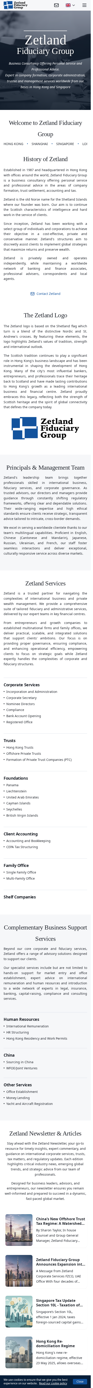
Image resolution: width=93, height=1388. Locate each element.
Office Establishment (22, 1092)
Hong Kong (13, 144)
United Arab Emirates (22, 797)
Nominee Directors (20, 704)
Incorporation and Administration (31, 692)
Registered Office (19, 722)
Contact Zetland (48, 293)
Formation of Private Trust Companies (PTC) (39, 760)
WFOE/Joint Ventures (21, 1068)
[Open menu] (84, 5)
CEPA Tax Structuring (22, 847)
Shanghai (40, 144)
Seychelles (14, 809)
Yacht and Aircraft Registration (29, 1104)
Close (80, 1381)
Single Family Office (21, 872)
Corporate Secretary (21, 698)
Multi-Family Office (20, 878)
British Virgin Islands (22, 815)
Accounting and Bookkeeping (28, 841)
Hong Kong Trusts (19, 747)
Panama (12, 785)
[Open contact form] (56, 5)
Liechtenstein (16, 791)
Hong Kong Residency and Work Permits (36, 1038)
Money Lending (18, 1098)
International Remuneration (27, 1026)
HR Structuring (17, 1032)
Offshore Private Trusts (23, 754)
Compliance (15, 710)
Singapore (65, 144)
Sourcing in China (19, 1062)
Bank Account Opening (23, 716)
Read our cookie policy (53, 1383)
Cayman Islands (18, 803)
